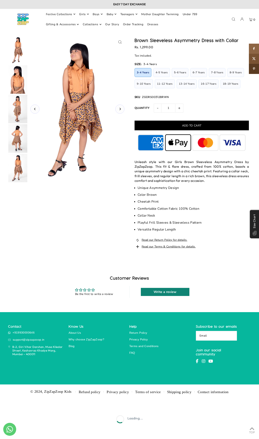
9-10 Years (144, 84)
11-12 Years (165, 84)
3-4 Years (143, 72)
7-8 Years (217, 72)
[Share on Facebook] (254, 49)
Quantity (142, 108)
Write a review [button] (165, 292)
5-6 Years (180, 72)
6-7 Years (199, 72)
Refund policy (90, 392)
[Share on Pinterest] (254, 69)
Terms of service (148, 392)
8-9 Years (236, 72)
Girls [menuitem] (82, 14)
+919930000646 (24, 332)
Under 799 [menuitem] (190, 14)
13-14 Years (186, 84)
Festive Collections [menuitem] (59, 14)
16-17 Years (208, 84)
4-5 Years (162, 72)
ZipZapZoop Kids (57, 392)
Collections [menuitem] (90, 24)
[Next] (119, 109)
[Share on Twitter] (254, 59)
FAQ (132, 352)
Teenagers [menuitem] (127, 14)
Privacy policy (118, 392)
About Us (75, 332)
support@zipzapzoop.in (28, 339)
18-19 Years (230, 84)
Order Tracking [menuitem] (133, 24)
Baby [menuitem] (110, 14)
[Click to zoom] (119, 42)
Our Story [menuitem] (112, 24)
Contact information (213, 392)
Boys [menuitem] (96, 14)
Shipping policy (179, 392)
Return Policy (138, 332)
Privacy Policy (138, 339)
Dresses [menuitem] (152, 24)
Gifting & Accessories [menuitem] (61, 24)
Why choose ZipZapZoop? (86, 339)
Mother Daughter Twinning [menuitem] (160, 14)
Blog (71, 346)
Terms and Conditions (144, 346)
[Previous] (34, 109)
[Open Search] (233, 19)
